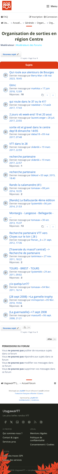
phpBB (22, 391)
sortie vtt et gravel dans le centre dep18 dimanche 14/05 (29, 129)
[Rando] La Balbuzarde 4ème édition (32, 200)
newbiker (36, 104)
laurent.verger (38, 117)
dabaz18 (35, 134)
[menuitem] (4, 16)
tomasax (35, 188)
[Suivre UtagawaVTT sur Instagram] (23, 422)
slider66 (35, 146)
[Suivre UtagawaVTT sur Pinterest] (29, 422)
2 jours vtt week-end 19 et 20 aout (30, 114)
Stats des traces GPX (13, 455)
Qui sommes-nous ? (12, 433)
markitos (35, 88)
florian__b (36, 239)
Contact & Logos (11, 437)
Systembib (36, 203)
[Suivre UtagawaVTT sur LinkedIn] (17, 422)
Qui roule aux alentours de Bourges (31, 72)
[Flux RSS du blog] (41, 422)
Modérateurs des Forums (29, 44)
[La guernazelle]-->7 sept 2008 (28, 312)
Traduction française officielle (25, 393)
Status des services (12, 460)
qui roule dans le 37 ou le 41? (27, 101)
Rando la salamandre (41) (25, 185)
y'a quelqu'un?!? (19, 284)
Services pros (9, 441)
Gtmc (12, 85)
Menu (54, 6)
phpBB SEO (34, 398)
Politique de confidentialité (37, 439)
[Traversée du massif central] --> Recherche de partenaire (29, 251)
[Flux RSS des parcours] (35, 422)
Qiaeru (40, 393)
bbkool (34, 175)
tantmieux (36, 256)
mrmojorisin (37, 299)
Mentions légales (38, 433)
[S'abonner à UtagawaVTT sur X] (11, 422)
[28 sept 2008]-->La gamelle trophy (31, 296)
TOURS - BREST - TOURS (24, 268)
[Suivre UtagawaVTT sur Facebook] (5, 422)
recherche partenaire (22, 156)
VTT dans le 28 (18, 143)
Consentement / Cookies (42, 444)
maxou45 (36, 315)
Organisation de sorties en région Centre (29, 36)
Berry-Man (36, 75)
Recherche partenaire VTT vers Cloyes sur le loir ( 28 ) (28, 234)
